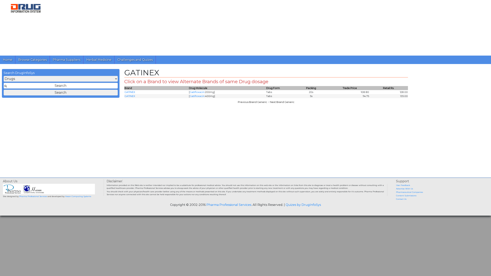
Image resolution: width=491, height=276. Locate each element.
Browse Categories (32, 60)
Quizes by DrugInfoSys (303, 205)
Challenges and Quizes (135, 60)
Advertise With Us (404, 188)
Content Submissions (406, 195)
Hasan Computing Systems (78, 196)
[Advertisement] (166, 27)
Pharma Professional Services (33, 196)
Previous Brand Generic (252, 102)
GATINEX (129, 92)
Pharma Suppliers (66, 60)
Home (7, 60)
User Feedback (403, 185)
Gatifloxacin (197, 92)
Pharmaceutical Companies (409, 192)
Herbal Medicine (98, 60)
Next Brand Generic (282, 102)
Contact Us (401, 199)
